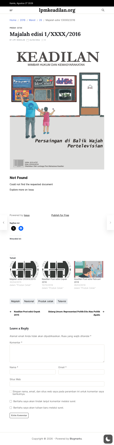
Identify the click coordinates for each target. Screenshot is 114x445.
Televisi (62, 301)
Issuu (27, 215)
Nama (14, 367)
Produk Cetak (16, 28)
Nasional (29, 301)
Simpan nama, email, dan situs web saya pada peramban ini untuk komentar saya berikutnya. (58, 392)
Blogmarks (76, 438)
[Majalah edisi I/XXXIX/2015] (24, 269)
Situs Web (15, 379)
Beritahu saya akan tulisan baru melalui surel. (38, 407)
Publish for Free (60, 215)
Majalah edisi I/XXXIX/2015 (23, 279)
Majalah (15, 301)
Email (62, 367)
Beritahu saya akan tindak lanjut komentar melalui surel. (44, 401)
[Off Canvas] (11, 10)
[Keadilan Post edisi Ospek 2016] (56, 269)
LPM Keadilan (18, 40)
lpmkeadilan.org (57, 10)
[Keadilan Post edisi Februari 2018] (88, 269)
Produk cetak (45, 301)
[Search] (103, 10)
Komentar (16, 342)
